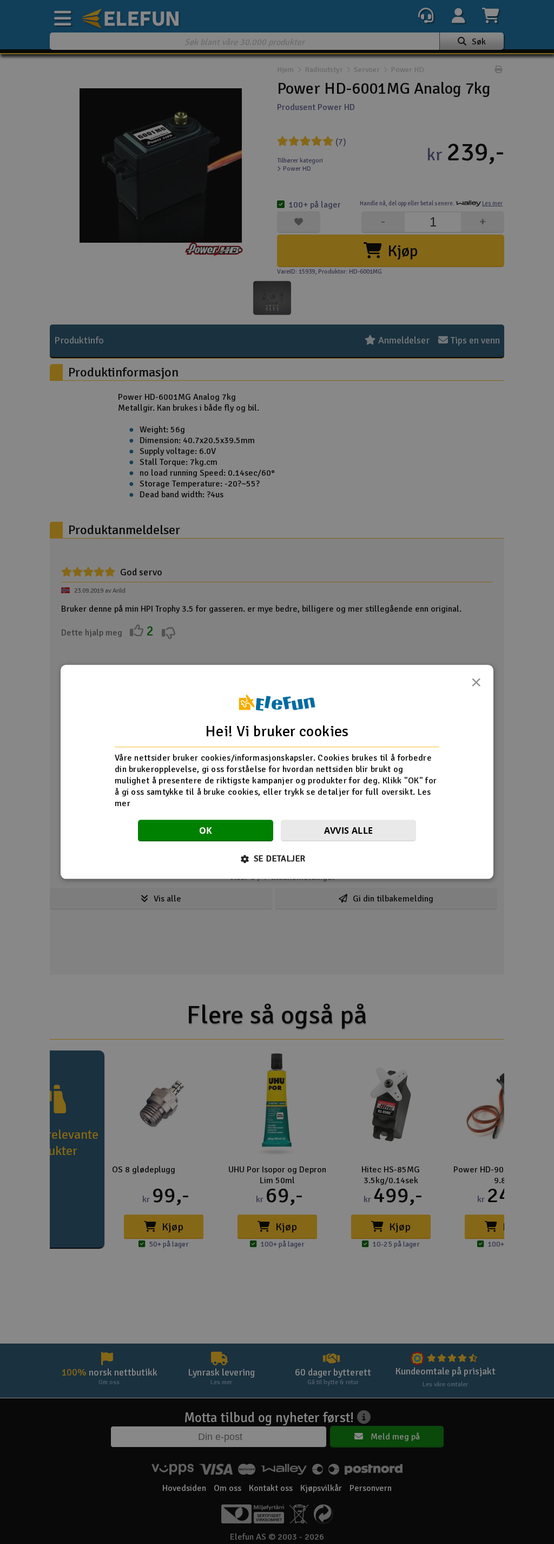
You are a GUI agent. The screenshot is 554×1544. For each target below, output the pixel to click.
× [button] (476, 685)
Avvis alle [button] (348, 831)
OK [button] (206, 831)
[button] (277, 859)
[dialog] (277, 772)
